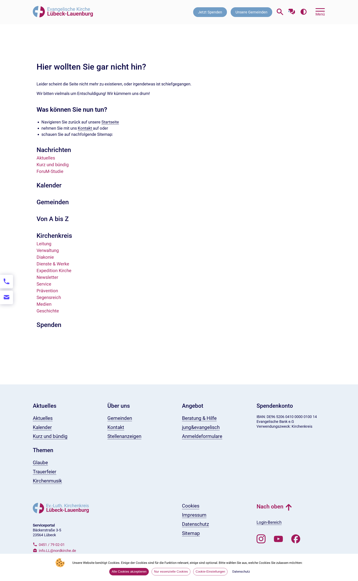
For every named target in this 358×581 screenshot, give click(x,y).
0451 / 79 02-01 (52, 544)
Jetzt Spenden (210, 12)
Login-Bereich (269, 522)
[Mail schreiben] (6, 297)
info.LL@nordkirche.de (57, 550)
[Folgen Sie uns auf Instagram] (261, 539)
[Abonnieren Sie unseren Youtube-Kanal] (278, 539)
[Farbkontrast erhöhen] (303, 12)
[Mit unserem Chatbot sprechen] (292, 11)
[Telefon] (6, 281)
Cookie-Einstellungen (210, 571)
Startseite (110, 122)
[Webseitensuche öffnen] (280, 12)
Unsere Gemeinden (251, 12)
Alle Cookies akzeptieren (129, 571)
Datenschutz (241, 571)
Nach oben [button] (270, 506)
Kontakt (85, 128)
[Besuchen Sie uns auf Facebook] (295, 539)
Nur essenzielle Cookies (171, 571)
